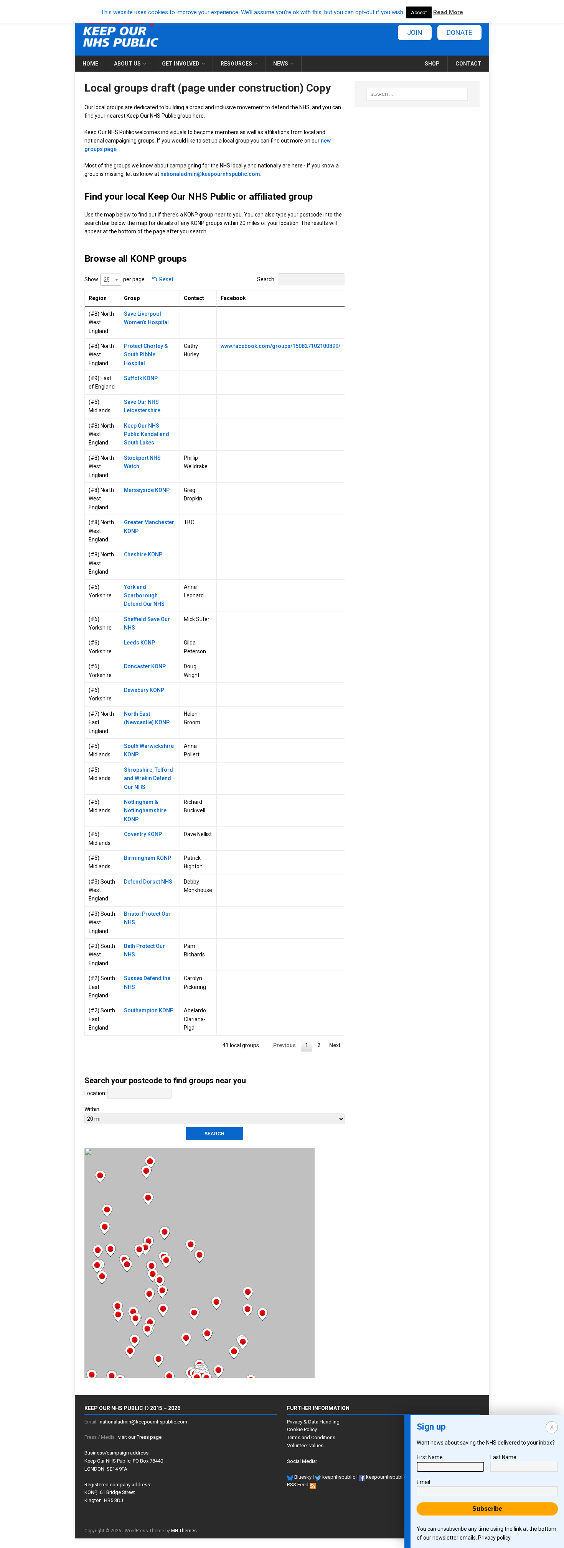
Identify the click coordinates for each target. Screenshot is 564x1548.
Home (90, 64)
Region (98, 298)
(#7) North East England (101, 722)
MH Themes (184, 1530)
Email (423, 1482)
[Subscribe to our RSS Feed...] (313, 1484)
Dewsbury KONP (144, 690)
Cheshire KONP (143, 554)
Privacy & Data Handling (313, 1422)
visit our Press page (140, 1437)
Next (334, 1045)
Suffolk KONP (141, 378)
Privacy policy (494, 1538)
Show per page (114, 279)
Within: (92, 1109)
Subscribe (487, 1508)
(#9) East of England (102, 382)
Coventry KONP (143, 834)
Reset (166, 279)
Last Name (503, 1457)
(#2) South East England (102, 987)
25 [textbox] (107, 280)
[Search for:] (417, 94)
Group (132, 298)
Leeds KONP (139, 643)
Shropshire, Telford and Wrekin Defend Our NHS (148, 778)
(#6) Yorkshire (100, 591)
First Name (430, 1457)
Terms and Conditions (311, 1437)
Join (414, 32)
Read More (448, 12)
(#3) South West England (102, 890)
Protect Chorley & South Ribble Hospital (146, 354)
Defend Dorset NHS (148, 882)
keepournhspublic (385, 1477)
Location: (95, 1093)
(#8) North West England (101, 322)
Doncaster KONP (145, 666)
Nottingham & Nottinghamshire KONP (145, 810)
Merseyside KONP (147, 490)
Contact (468, 64)
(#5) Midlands (99, 406)
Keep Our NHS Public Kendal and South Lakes (146, 434)
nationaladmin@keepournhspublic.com (210, 174)
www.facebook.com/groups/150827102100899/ (280, 346)
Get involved (181, 64)
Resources (236, 64)
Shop (432, 64)
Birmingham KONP (147, 858)
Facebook (233, 298)
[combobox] (110, 280)
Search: (266, 279)
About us (127, 64)
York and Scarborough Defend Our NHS (144, 595)
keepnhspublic (338, 1477)
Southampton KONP (148, 1010)
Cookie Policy (302, 1429)
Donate (459, 32)
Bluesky (302, 1477)
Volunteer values (305, 1445)
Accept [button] (419, 12)
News (280, 64)
